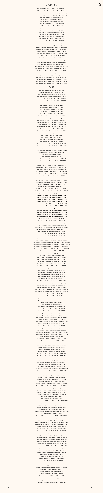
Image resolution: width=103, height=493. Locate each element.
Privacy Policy (93, 487)
